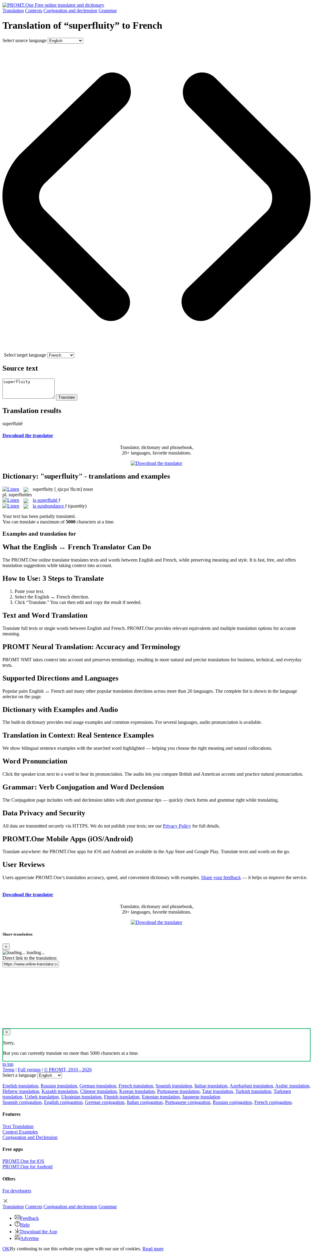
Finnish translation (121, 1096)
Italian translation (210, 1085)
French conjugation (273, 1102)
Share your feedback (221, 877)
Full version (29, 1069)
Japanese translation (201, 1096)
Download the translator (27, 435)
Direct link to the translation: (29, 958)
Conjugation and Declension (29, 1137)
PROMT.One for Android (27, 1166)
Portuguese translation (178, 1091)
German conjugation (104, 1102)
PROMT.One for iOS (23, 1161)
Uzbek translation (42, 1096)
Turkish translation (253, 1091)
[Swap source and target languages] (156, 349)
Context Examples (20, 1131)
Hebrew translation (20, 1091)
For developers (16, 1190)
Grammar (107, 10)
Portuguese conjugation (187, 1102)
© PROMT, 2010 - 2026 (68, 1069)
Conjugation (70, 10)
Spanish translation (174, 1085)
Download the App (38, 1231)
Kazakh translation (60, 1091)
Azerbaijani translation (251, 1085)
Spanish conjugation (22, 1102)
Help (25, 1224)
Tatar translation (217, 1091)
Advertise (29, 1238)
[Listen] (10, 489)
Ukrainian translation (81, 1096)
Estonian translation (161, 1096)
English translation (20, 1085)
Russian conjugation (232, 1102)
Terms (8, 1069)
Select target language (25, 355)
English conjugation (63, 1102)
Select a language (19, 1075)
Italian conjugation (145, 1102)
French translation (136, 1085)
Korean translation (137, 1091)
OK (6, 1248)
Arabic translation (292, 1085)
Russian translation (59, 1085)
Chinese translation (98, 1091)
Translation (13, 10)
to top (7, 1064)
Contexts (33, 10)
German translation (97, 1085)
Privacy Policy (177, 825)
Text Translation (18, 1126)
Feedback (29, 1218)
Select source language (24, 40)
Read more (153, 1248)
